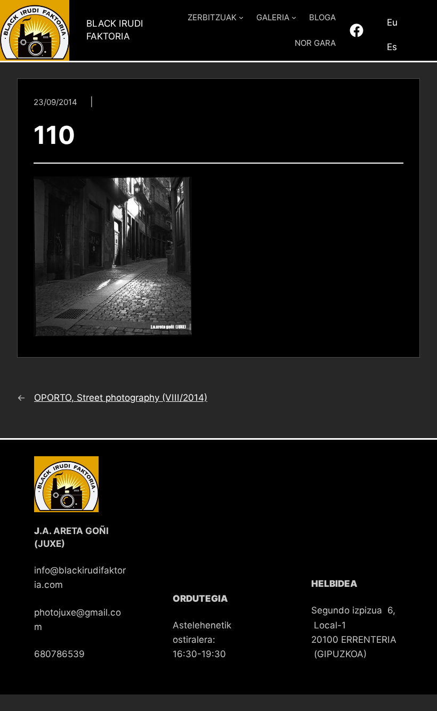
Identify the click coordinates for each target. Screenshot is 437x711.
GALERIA (272, 17)
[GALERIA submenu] (294, 17)
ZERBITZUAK (212, 17)
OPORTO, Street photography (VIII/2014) (120, 397)
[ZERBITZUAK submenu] (241, 17)
